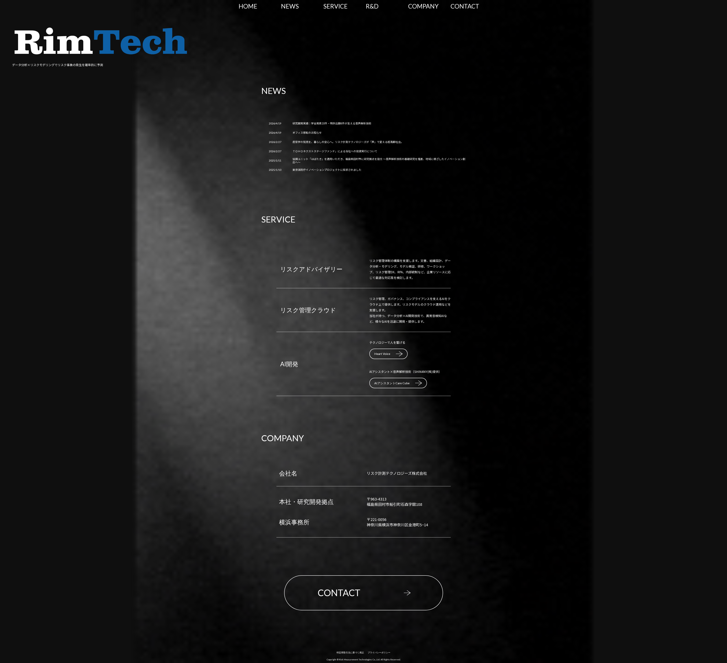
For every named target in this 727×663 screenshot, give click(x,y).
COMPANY (423, 6)
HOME (248, 6)
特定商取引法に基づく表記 (350, 652)
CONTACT (465, 6)
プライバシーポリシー (379, 652)
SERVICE (335, 6)
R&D (372, 6)
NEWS (290, 6)
